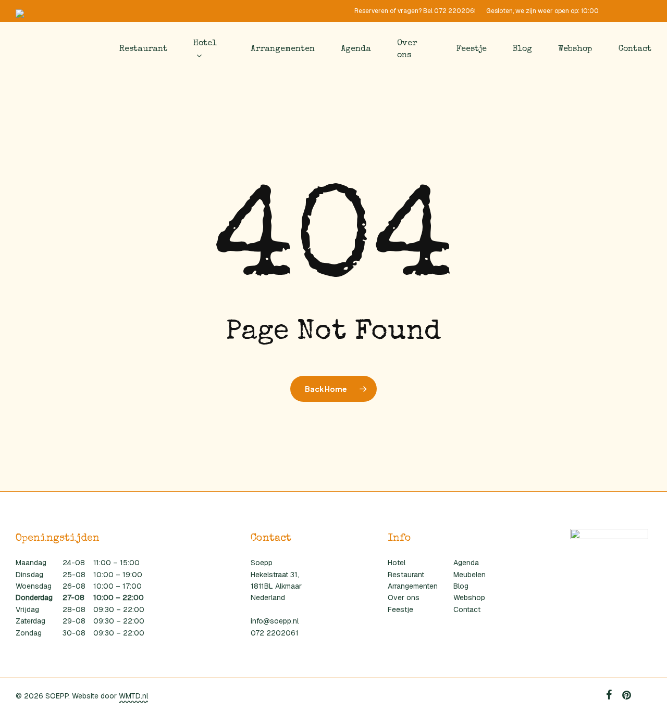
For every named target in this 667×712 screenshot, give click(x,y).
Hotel (396, 562)
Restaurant (406, 574)
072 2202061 (275, 633)
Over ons (403, 597)
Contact (466, 609)
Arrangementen (413, 586)
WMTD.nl (133, 696)
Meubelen (469, 574)
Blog (460, 586)
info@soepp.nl (275, 621)
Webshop (469, 597)
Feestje (400, 609)
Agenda (466, 562)
